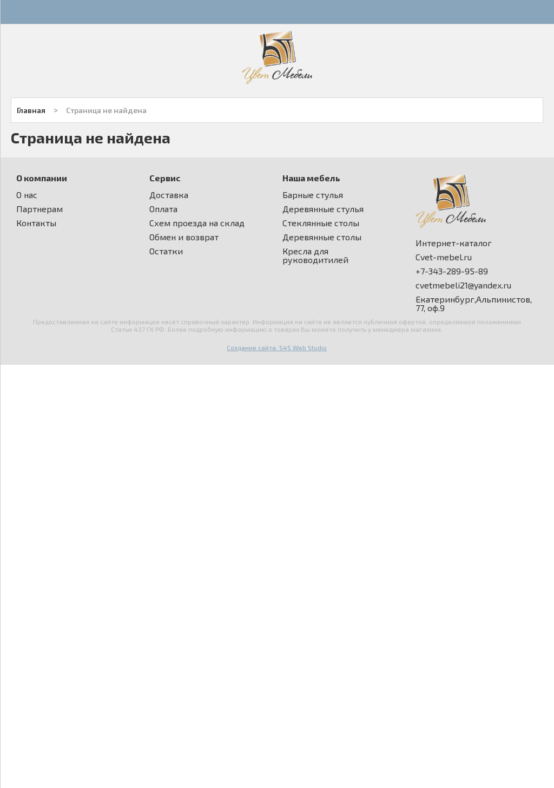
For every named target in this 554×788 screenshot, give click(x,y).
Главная (31, 110)
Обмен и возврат (184, 237)
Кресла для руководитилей (315, 255)
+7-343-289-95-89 (452, 271)
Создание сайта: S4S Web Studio (277, 347)
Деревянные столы (321, 237)
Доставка (168, 195)
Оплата (163, 209)
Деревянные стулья (323, 209)
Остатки (166, 251)
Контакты (36, 223)
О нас (26, 195)
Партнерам (39, 209)
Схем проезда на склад (197, 223)
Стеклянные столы (320, 223)
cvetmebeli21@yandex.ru (463, 285)
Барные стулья (312, 195)
